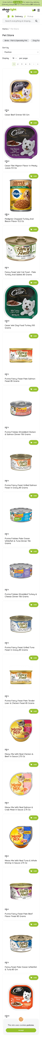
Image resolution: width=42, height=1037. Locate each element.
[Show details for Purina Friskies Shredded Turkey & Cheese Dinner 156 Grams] (21, 570)
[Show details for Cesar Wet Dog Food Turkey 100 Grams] (21, 301)
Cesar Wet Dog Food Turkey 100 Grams (20, 326)
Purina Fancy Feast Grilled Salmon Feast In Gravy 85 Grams (21, 486)
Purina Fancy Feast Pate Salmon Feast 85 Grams (20, 380)
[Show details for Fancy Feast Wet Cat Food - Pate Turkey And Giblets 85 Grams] (21, 248)
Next (33, 64)
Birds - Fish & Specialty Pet (16, 40)
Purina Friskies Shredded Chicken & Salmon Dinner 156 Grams (20, 433)
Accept (21, 1030)
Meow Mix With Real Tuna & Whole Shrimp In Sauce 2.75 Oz (21, 861)
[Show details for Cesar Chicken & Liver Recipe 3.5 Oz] (21, 997)
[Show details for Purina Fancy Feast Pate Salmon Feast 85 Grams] (21, 355)
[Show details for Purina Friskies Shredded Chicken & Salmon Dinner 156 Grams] (21, 408)
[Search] (36, 21)
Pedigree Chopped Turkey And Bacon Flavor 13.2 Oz (19, 220)
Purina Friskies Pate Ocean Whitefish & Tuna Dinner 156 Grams (18, 540)
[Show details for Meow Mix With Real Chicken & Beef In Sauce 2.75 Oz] (21, 730)
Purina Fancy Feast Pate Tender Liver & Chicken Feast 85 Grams (20, 702)
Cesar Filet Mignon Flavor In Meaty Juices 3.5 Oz (21, 166)
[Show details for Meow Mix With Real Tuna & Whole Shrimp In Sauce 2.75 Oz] (21, 837)
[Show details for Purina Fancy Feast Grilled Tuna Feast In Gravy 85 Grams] (21, 624)
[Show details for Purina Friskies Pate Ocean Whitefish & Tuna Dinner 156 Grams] (21, 515)
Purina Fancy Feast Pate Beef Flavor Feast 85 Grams (19, 915)
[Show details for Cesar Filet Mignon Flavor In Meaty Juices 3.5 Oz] (21, 142)
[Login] (8, 16)
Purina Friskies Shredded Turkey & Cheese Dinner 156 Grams (21, 595)
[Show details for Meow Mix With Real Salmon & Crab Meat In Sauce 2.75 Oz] (21, 783)
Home (5, 29)
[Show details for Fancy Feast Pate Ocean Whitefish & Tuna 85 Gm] (21, 943)
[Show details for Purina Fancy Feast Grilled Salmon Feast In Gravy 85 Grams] (21, 461)
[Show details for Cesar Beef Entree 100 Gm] (21, 91)
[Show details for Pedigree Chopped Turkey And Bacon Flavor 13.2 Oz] (21, 195)
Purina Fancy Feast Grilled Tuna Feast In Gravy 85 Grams (19, 648)
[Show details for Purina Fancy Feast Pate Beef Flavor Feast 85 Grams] (21, 890)
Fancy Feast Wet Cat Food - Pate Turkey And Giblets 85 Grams (20, 273)
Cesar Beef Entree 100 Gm (17, 115)
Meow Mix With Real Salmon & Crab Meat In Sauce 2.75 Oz (19, 808)
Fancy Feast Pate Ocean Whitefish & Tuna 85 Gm (21, 968)
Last (37, 64)
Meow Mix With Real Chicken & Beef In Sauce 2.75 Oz (19, 755)
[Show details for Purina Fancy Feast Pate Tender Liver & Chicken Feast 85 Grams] (21, 677)
